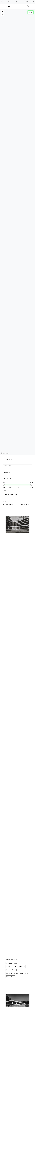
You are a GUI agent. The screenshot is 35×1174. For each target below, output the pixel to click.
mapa (30, 12)
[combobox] (15, 6)
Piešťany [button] (22, 966)
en (32, 6)
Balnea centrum (11, 959)
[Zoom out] (2, 14)
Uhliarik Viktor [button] (11, 963)
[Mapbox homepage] (5, 453)
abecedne (22, 505)
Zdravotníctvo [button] (11, 970)
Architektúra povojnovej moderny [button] (17, 973)
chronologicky (8, 505)
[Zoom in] (2, 11)
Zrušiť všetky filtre (13, 494)
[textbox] (17, 460)
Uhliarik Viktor (10, 491)
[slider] (4, 485)
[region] (17, 232)
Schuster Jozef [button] (11, 966)
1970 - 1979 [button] (10, 976)
